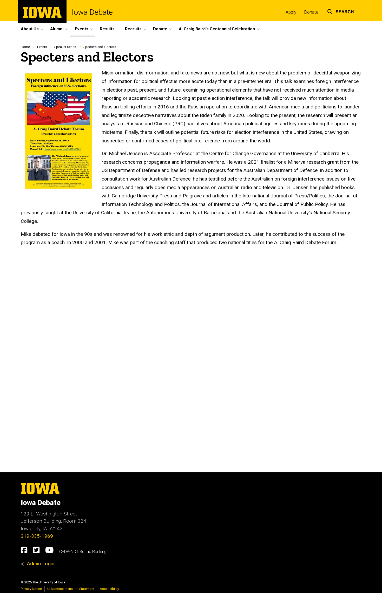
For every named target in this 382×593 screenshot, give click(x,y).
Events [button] (81, 28)
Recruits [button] (133, 28)
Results (107, 28)
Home (25, 47)
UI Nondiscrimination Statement (70, 589)
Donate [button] (160, 28)
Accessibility (109, 589)
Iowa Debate (92, 12)
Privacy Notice (31, 589)
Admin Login (40, 564)
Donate (311, 12)
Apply (291, 12)
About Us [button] (30, 28)
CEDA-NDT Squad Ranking (83, 551)
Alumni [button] (56, 28)
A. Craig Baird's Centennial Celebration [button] (217, 28)
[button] (340, 11)
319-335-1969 (37, 536)
